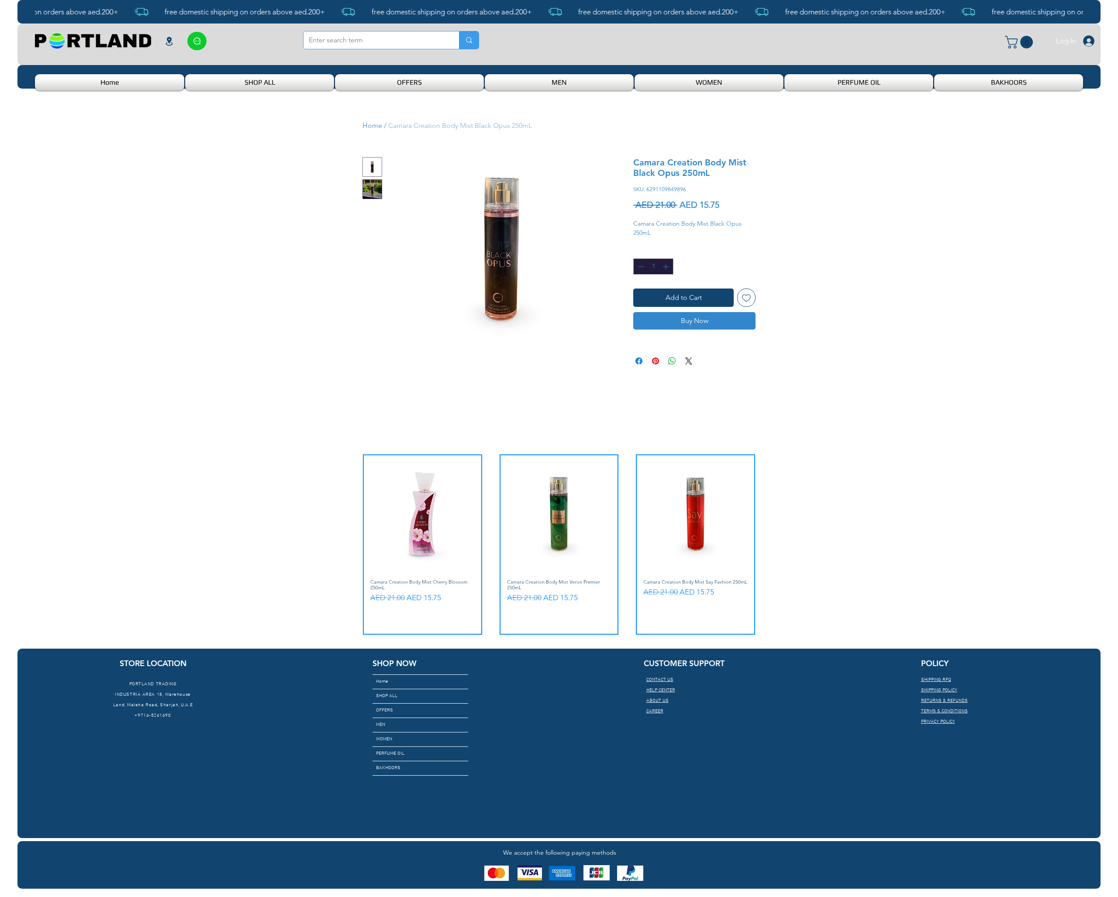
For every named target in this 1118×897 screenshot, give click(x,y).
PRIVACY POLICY (938, 722)
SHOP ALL (386, 696)
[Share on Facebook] (639, 361)
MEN (380, 725)
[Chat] (197, 41)
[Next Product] (768, 544)
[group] (559, 544)
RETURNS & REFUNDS (944, 701)
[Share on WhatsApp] (672, 361)
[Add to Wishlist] (746, 298)
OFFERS (384, 710)
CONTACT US (659, 680)
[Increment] (666, 266)
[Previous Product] (350, 544)
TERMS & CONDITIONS (944, 711)
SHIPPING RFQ (936, 680)
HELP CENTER (660, 690)
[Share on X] (688, 361)
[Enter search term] (469, 40)
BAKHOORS (388, 768)
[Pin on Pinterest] (655, 361)
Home (372, 125)
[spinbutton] (653, 266)
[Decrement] (640, 266)
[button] (1020, 42)
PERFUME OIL (390, 753)
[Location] (169, 41)
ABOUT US (657, 701)
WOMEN (384, 739)
